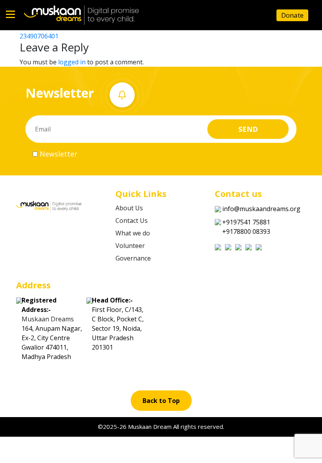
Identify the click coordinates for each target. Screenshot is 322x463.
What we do (132, 233)
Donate (292, 15)
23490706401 (39, 36)
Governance (133, 258)
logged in (72, 62)
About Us (129, 208)
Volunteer (130, 245)
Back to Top (161, 400)
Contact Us (131, 220)
